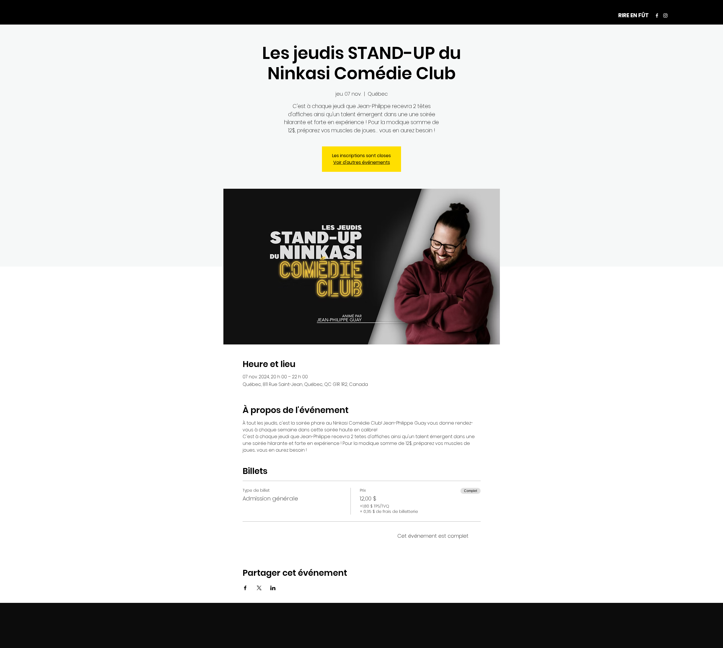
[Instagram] (665, 15)
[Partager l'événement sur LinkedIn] (273, 588)
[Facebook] (657, 15)
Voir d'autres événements (361, 162)
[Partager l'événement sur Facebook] (245, 588)
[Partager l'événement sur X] (259, 588)
